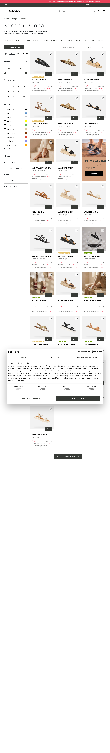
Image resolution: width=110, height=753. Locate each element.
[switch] (42, 389)
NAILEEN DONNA (91, 124)
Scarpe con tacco (66, 40)
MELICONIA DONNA (66, 256)
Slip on (91, 40)
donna (6, 19)
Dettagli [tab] (55, 357)
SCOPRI (94, 173)
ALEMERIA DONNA (91, 80)
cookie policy (19, 380)
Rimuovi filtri (22, 54)
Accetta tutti (78, 398)
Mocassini (44, 40)
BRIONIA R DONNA (65, 124)
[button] (105, 40)
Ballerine (36, 40)
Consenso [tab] (23, 357)
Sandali (27, 40)
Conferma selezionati (32, 398)
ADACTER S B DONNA (92, 300)
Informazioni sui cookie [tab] (87, 357)
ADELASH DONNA (39, 80)
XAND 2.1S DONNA (39, 435)
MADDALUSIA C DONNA (41, 168)
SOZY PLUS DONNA (40, 124)
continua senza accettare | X (89, 351)
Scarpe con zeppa (80, 40)
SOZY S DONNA (38, 212)
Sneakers (19, 40)
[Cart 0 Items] (104, 11)
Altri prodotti (68, 456)
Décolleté (54, 40)
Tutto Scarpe (8, 40)
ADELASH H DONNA (92, 256)
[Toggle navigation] (6, 11)
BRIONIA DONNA (65, 80)
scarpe (14, 19)
